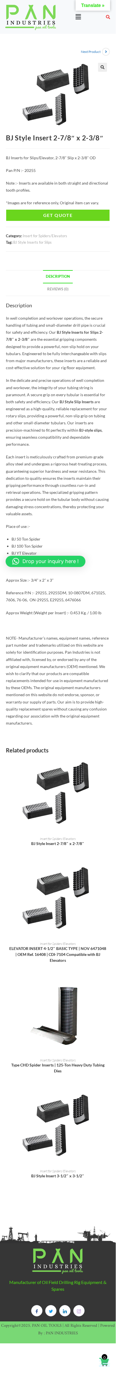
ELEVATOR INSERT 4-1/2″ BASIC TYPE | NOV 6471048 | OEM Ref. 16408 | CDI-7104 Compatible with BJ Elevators (57, 954)
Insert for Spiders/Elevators (45, 236)
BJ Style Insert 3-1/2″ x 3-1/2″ (57, 1175)
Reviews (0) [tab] (58, 289)
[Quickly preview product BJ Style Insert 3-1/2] (108, 1100)
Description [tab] (58, 276)
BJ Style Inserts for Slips (32, 242)
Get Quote (57, 215)
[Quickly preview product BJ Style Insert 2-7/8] (108, 768)
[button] (78, 17)
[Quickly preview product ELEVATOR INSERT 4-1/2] (108, 873)
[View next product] (106, 52)
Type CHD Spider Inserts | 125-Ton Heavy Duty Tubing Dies (57, 1068)
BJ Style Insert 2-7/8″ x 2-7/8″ (57, 843)
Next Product (91, 52)
